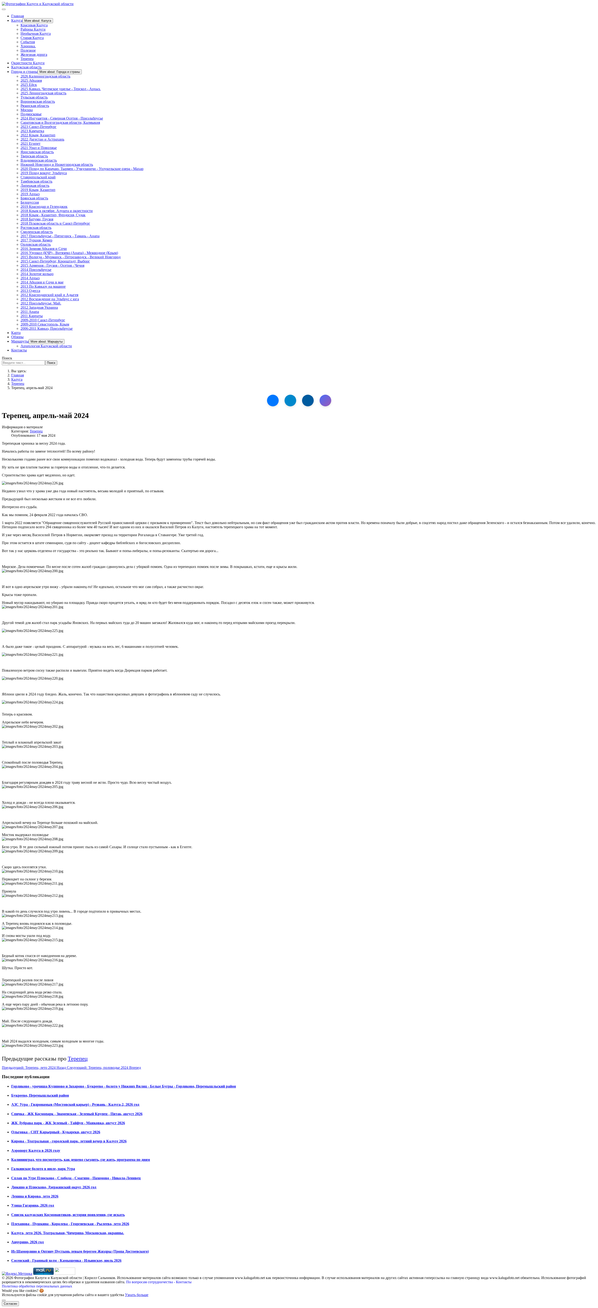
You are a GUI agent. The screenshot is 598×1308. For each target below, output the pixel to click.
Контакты (19, 350)
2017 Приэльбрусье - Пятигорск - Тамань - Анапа (60, 236)
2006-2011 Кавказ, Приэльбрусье (47, 328)
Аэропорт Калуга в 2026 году (35, 1150)
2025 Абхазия (31, 80)
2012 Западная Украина (39, 307)
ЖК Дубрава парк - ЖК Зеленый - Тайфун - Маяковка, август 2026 (68, 1123)
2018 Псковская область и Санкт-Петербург (55, 223)
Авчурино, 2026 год (27, 1242)
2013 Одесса (30, 291)
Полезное (28, 50)
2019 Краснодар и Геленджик (44, 207)
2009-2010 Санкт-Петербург (43, 320)
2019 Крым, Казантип (38, 190)
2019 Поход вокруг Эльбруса (44, 173)
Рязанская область (35, 106)
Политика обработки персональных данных (37, 1286)
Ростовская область (36, 228)
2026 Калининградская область (45, 76)
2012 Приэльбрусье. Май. (41, 303)
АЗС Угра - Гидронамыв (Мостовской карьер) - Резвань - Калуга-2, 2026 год (75, 1104)
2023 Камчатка (32, 131)
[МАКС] (325, 400)
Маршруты (20, 341)
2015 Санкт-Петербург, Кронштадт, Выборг (55, 261)
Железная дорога (34, 55)
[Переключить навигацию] (4, 9)
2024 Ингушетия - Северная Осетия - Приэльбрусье (62, 118)
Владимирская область (39, 160)
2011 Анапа (30, 312)
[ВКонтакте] (273, 400)
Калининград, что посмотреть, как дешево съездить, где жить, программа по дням (80, 1160)
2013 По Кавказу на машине (43, 286)
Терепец (27, 59)
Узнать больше (136, 1295)
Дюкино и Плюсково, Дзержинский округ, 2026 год (53, 1187)
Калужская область (26, 67)
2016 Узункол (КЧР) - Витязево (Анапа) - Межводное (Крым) (69, 253)
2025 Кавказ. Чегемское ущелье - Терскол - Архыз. (61, 89)
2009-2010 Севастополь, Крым (45, 324)
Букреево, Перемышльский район (40, 1095)
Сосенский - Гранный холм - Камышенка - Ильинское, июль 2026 (66, 1260)
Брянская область (34, 198)
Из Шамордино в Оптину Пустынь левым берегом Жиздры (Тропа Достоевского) (80, 1251)
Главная (17, 16)
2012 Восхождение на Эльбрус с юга (50, 299)
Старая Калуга (32, 38)
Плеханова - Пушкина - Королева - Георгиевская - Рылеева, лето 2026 (70, 1224)
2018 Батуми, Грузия (37, 219)
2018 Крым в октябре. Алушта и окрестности (57, 211)
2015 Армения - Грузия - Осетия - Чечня (52, 265)
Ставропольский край (38, 177)
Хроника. (28, 46)
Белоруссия (30, 202)
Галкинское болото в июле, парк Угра (43, 1169)
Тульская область (34, 97)
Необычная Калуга (36, 33)
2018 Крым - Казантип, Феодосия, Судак (53, 215)
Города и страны (24, 72)
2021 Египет (30, 143)
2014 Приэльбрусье (36, 270)
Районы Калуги (33, 29)
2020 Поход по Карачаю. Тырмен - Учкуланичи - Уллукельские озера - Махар (82, 169)
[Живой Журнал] (308, 400)
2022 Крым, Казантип (38, 135)
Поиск (7, 358)
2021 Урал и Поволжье (39, 148)
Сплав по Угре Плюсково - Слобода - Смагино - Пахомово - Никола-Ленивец (76, 1178)
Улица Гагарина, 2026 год (32, 1205)
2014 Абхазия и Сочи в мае (42, 282)
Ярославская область (37, 152)
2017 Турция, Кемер (36, 240)
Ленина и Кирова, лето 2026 (34, 1196)
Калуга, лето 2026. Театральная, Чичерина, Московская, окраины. (67, 1233)
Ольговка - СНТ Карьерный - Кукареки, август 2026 (55, 1132)
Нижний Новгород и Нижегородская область (57, 165)
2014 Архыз (30, 278)
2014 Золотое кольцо (37, 274)
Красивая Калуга (34, 25)
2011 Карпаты (32, 316)
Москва (27, 110)
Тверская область (34, 156)
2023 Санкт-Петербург (39, 127)
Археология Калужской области (46, 346)
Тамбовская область (36, 181)
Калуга (16, 20)
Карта (16, 333)
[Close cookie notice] (4, 1300)
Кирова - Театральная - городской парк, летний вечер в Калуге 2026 (69, 1141)
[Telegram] (290, 400)
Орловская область (36, 244)
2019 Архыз (30, 194)
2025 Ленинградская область (43, 93)
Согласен (10, 1303)
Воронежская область (38, 101)
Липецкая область (35, 186)
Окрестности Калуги (28, 63)
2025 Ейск (29, 85)
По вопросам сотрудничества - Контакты (159, 1282)
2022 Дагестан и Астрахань (42, 139)
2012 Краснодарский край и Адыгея (49, 295)
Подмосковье (31, 114)
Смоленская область (37, 232)
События (28, 42)
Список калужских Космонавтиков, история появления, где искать (68, 1215)
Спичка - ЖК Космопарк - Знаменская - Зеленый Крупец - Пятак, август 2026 (76, 1114)
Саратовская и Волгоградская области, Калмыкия (60, 122)
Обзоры (17, 337)
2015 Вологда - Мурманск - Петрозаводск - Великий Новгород (71, 257)
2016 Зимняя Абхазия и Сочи (44, 249)
